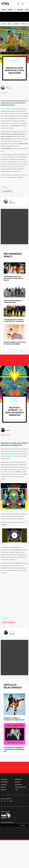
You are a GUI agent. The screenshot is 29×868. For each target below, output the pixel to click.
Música (4, 9)
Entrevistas (18, 779)
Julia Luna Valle (8, 88)
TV (15, 9)
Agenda (10, 9)
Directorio (18, 784)
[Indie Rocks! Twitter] (5, 801)
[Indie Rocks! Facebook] (2, 801)
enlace (21, 171)
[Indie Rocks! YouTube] (12, 801)
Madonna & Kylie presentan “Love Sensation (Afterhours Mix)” (14, 749)
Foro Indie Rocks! (20, 787)
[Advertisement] (14, 226)
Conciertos (16, 23)
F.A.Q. (16, 789)
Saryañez (8, 430)
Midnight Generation (5, 434)
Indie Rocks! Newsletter (7, 822)
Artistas (17, 782)
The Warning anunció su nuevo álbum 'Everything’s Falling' (13, 278)
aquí (16, 559)
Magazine (20, 9)
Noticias (4, 23)
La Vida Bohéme (4, 92)
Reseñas (9, 23)
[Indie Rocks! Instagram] (8, 801)
